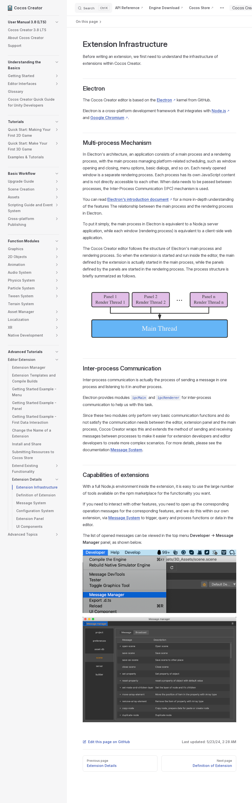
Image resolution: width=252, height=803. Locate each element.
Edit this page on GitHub (109, 742)
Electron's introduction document (138, 199)
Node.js (219, 110)
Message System (126, 449)
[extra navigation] (222, 8)
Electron (164, 99)
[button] (33, 22)
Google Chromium (107, 117)
